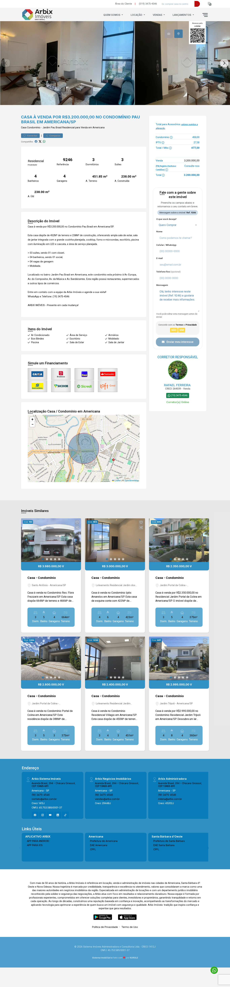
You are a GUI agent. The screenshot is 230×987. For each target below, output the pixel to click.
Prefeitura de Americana (104, 841)
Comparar (54, 135)
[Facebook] (35, 815)
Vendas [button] (158, 14)
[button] (210, 4)
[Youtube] (50, 815)
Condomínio (33, 127)
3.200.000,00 (192, 160)
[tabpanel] (115, 63)
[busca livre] (197, 4)
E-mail (159, 258)
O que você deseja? (166, 219)
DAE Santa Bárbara (163, 845)
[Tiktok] (65, 815)
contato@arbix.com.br (44, 799)
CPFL (93, 849)
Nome (159, 231)
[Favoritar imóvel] (77, 522)
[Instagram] (42, 815)
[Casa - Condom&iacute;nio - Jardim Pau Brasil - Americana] (38, 15)
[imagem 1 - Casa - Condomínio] (51, 540)
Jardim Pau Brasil (52, 127)
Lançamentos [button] (182, 14)
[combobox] (177, 225)
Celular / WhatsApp (166, 245)
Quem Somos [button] (112, 14)
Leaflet (117, 480)
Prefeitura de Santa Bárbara (169, 841)
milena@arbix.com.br (170, 799)
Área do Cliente (123, 3)
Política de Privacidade (105, 927)
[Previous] (26, 540)
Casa (23, 127)
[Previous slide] (6, 63)
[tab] (169, 34)
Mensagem (162, 285)
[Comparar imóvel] (77, 527)
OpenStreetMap (131, 480)
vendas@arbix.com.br (107, 799)
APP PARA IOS (35, 845)
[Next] (75, 540)
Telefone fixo (168, 271)
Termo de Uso (129, 927)
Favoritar (32, 135)
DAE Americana (98, 845)
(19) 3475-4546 (41, 794)
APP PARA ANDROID (38, 841)
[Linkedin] (57, 815)
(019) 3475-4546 (148, 3)
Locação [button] (137, 14)
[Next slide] (224, 63)
